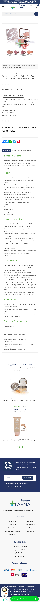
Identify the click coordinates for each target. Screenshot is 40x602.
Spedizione (12, 521)
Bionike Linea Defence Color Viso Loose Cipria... (20, 400)
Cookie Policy (12, 528)
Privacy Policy (30, 525)
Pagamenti (30, 521)
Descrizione (6, 151)
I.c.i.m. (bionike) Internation (10, 74)
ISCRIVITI (27, 478)
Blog (30, 528)
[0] (36, 6)
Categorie (12, 534)
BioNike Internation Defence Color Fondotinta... (20, 441)
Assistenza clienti (21, 547)
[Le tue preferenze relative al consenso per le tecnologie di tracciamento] (4, 600)
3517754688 (21, 550)
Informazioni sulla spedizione (21, 151)
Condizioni (12, 525)
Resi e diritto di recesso (12, 531)
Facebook (21, 553)
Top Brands (31, 531)
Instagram (21, 556)
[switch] (4, 596)
